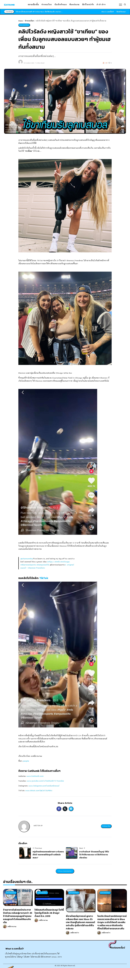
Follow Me (106, 826)
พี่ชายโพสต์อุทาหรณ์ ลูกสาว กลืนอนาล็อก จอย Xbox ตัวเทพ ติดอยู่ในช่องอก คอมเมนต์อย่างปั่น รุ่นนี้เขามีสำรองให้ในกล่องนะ (80, 922)
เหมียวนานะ (11, 926)
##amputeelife (43, 565)
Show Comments (64, 871)
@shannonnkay (26, 558)
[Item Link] (17, 897)
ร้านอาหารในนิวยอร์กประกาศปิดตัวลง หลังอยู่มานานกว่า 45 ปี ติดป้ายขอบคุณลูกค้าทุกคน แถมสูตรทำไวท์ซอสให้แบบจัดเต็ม (17, 916)
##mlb (57, 561)
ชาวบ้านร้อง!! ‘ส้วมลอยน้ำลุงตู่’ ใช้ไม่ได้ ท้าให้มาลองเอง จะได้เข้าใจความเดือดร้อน (94, 854)
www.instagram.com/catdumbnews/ (44, 786)
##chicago (65, 561)
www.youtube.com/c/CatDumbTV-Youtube (45, 781)
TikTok (43, 578)
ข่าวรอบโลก (29, 21)
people (26, 761)
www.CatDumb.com (35, 776)
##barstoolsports (28, 565)
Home (20, 21)
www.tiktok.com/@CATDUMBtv (38, 790)
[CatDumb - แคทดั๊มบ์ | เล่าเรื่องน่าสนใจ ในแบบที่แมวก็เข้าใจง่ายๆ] (9, 4)
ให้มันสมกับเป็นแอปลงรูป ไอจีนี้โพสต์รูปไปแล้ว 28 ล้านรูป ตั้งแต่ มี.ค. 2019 (49, 913)
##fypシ (50, 561)
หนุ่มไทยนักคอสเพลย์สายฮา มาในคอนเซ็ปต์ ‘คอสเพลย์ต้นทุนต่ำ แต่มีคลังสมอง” (48, 854)
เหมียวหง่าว (74, 933)
